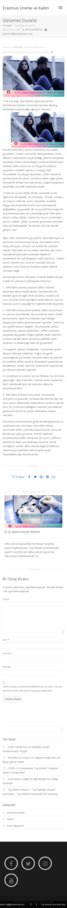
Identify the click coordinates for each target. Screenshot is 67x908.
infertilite (10, 52)
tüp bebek (43, 52)
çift (4, 52)
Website (7, 666)
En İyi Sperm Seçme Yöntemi (22, 532)
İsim (5, 639)
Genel (42, 47)
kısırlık (35, 52)
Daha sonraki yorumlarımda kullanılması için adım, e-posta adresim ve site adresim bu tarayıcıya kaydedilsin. (32, 688)
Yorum (6, 599)
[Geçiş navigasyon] (60, 8)
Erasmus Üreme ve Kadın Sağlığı (26, 10)
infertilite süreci (23, 52)
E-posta (6, 653)
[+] (33, 511)
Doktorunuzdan (31, 47)
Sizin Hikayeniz (15, 825)
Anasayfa (7, 25)
